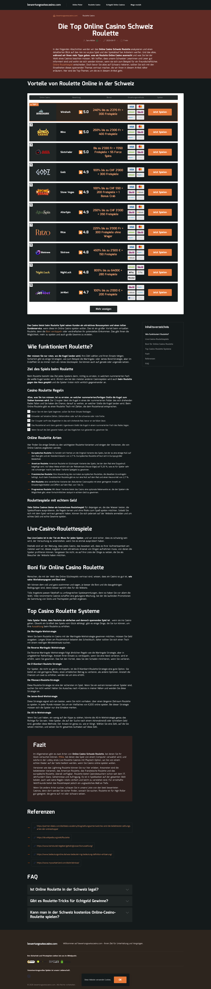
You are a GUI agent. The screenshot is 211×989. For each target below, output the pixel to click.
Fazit (147, 354)
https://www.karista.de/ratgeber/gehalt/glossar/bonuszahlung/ (65, 846)
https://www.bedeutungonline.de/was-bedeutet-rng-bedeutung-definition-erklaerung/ (74, 854)
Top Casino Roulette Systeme (158, 349)
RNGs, (62, 757)
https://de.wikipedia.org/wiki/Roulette (53, 837)
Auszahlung (37, 626)
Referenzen (150, 358)
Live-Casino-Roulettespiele (157, 339)
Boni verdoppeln (54, 331)
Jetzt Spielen (160, 112)
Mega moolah (136, 5)
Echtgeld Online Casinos (115, 5)
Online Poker (77, 5)
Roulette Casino (94, 5)
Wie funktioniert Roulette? (157, 334)
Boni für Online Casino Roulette (159, 344)
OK (120, 980)
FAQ (147, 363)
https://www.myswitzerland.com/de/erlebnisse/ (58, 862)
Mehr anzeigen (103, 309)
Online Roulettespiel (63, 64)
